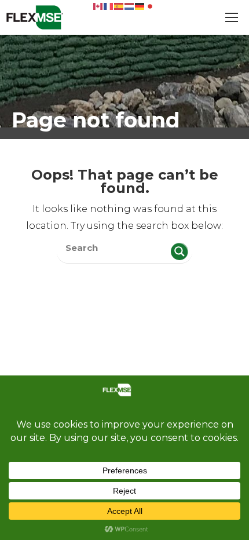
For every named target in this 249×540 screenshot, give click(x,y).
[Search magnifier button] (179, 251)
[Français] (109, 5)
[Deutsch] (140, 5)
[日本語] (150, 5)
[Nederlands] (129, 5)
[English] (98, 5)
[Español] (119, 5)
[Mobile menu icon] (231, 17)
